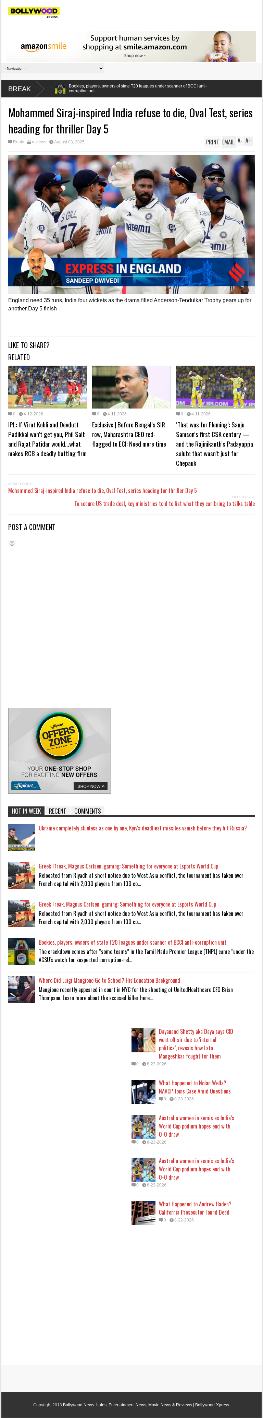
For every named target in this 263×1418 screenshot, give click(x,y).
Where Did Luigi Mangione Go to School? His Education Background (109, 980)
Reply (18, 142)
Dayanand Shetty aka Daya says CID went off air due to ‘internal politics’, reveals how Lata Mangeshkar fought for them (196, 1043)
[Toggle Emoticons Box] (12, 543)
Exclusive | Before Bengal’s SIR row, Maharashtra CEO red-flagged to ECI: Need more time (129, 434)
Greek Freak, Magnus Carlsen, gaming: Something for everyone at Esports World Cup (127, 904)
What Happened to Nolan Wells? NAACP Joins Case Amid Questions (195, 1087)
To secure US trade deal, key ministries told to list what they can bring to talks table (164, 503)
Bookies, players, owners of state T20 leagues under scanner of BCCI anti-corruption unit (132, 942)
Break (19, 89)
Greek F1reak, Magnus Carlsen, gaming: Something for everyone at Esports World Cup (128, 866)
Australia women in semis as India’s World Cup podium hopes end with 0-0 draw (196, 1126)
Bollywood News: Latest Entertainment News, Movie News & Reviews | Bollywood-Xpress (146, 1405)
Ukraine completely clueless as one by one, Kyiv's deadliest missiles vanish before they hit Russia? (143, 828)
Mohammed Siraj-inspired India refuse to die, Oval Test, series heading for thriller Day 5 (102, 490)
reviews (39, 142)
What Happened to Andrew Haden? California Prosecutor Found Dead (195, 1208)
